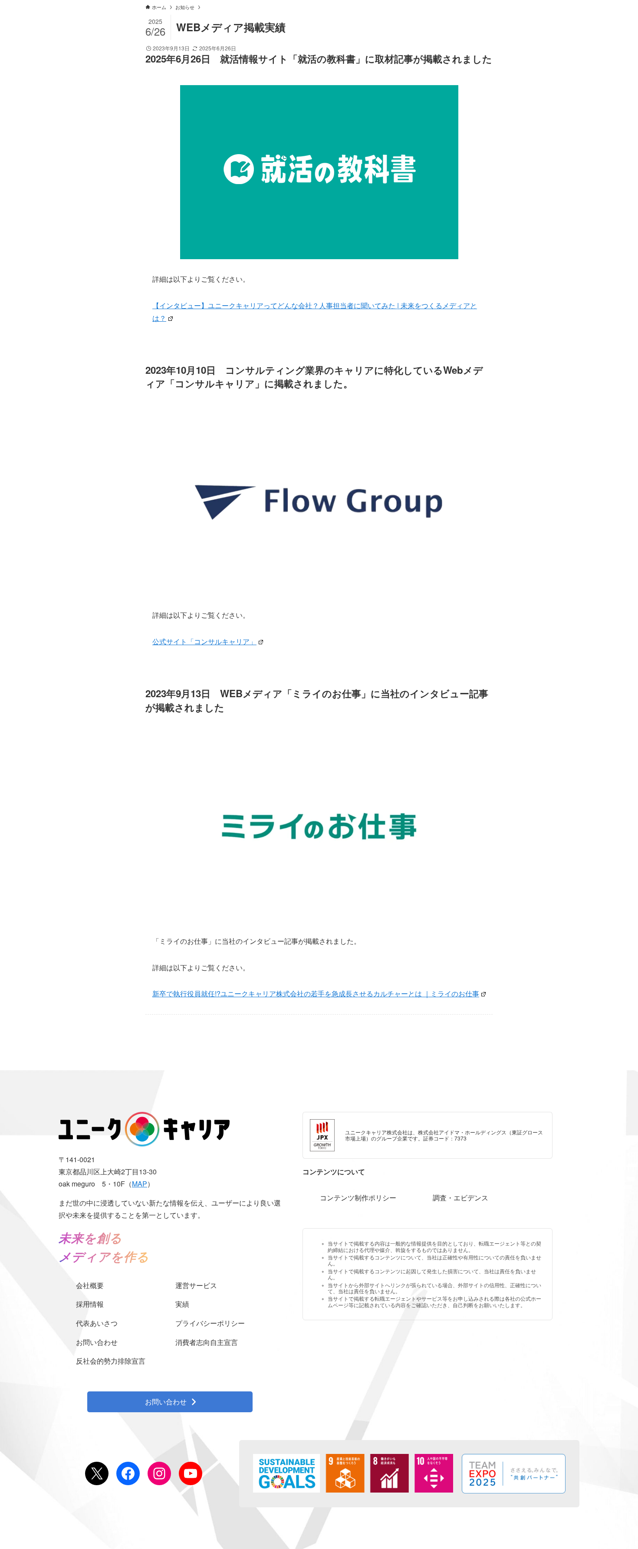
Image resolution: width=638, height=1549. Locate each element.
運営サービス (196, 1285)
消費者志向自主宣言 (206, 1342)
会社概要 (90, 1285)
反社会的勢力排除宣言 (110, 1361)
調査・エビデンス (460, 1198)
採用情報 (90, 1304)
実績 (182, 1304)
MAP (139, 1184)
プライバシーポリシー (210, 1323)
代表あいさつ (97, 1323)
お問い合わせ (97, 1342)
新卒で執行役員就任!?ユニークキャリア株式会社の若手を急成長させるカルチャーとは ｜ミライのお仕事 (315, 994)
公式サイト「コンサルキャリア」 (204, 641)
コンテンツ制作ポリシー (358, 1198)
